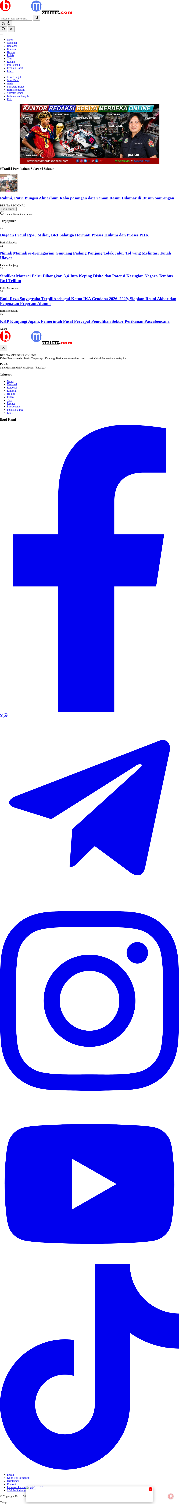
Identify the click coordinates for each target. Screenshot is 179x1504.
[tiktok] (89, 1468)
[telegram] (89, 896)
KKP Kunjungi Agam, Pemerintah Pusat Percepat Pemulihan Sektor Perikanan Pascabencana (85, 321)
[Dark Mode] (6, 23)
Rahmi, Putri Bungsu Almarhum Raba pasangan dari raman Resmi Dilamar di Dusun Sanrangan (87, 198)
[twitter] (1, 716)
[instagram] (89, 1102)
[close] (11, 29)
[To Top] (3, 348)
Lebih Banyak (8, 209)
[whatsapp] (5, 716)
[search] (36, 18)
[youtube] (89, 1262)
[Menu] (1, 34)
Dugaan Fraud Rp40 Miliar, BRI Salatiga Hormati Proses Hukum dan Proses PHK (74, 235)
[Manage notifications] (171, 1496)
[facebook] (89, 711)
